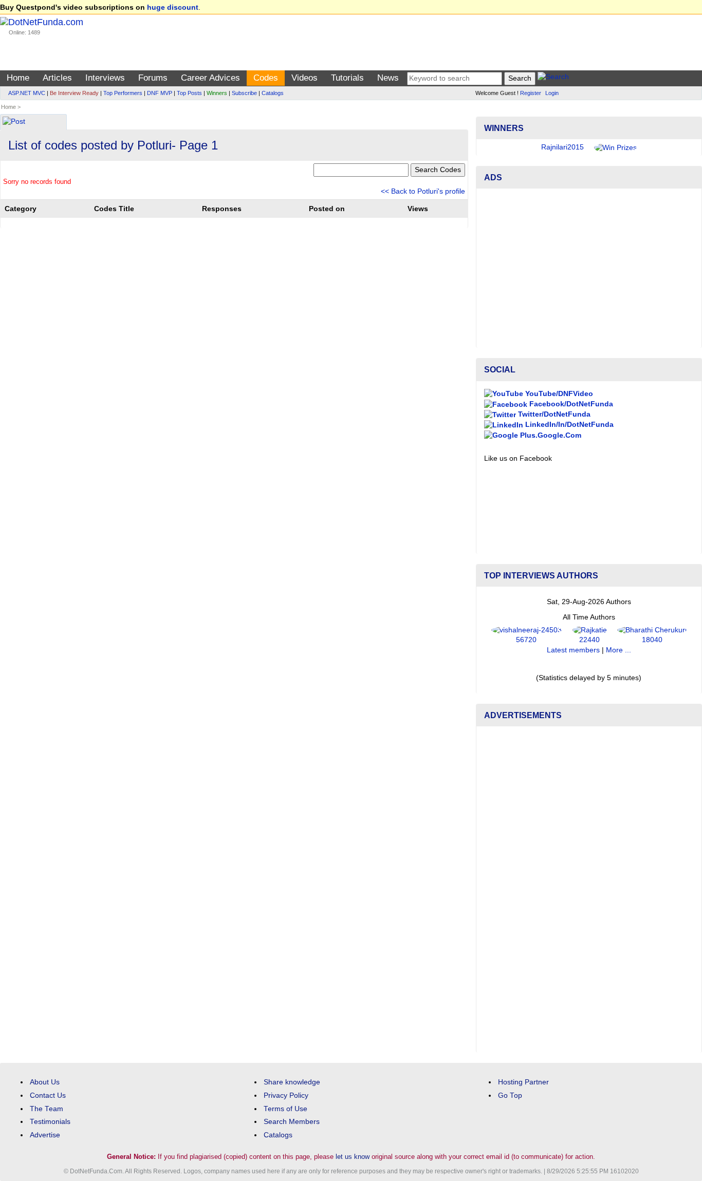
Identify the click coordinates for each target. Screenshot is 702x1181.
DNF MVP (159, 93)
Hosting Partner (523, 1082)
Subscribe (244, 93)
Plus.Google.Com (549, 435)
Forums (153, 78)
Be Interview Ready (74, 93)
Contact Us (48, 1095)
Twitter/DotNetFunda (553, 414)
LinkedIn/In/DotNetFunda (568, 424)
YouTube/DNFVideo (558, 394)
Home (18, 78)
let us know (353, 1156)
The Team (46, 1109)
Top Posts (189, 93)
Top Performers (122, 93)
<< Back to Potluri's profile (423, 191)
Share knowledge (292, 1082)
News (388, 78)
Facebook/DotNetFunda (570, 404)
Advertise (45, 1135)
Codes (265, 78)
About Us (45, 1082)
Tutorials (347, 78)
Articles (57, 78)
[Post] (14, 122)
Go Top (510, 1095)
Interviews (105, 78)
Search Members (292, 1122)
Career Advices (210, 78)
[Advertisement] (589, 268)
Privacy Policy (286, 1095)
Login (552, 93)
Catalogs (273, 93)
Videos (304, 78)
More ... (618, 650)
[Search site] (553, 78)
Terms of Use (285, 1109)
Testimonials (50, 1122)
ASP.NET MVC (26, 93)
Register (530, 93)
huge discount (172, 7)
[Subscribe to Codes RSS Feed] (466, 119)
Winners (217, 93)
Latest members (573, 650)
